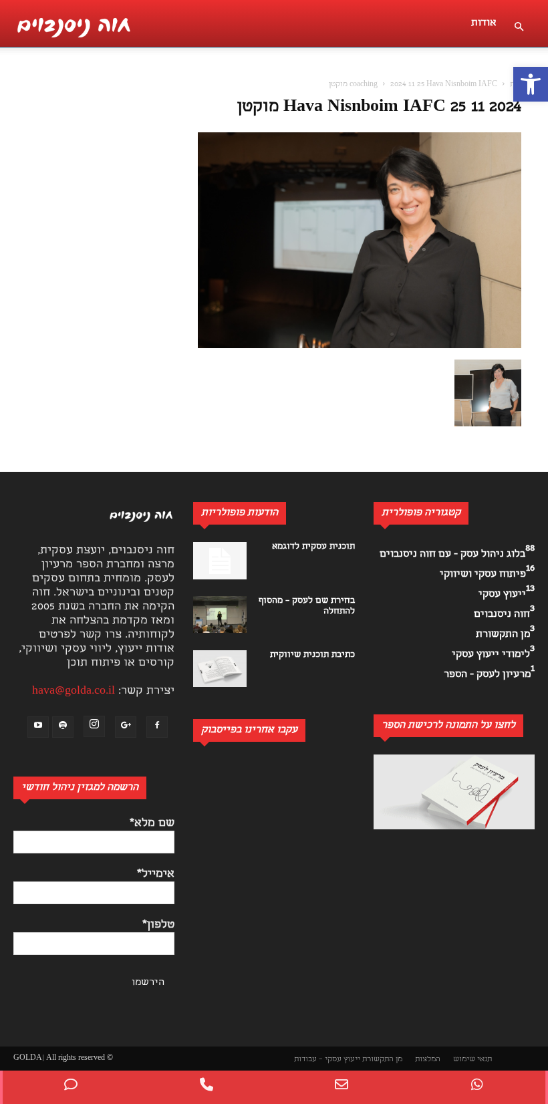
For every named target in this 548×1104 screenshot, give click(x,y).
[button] (530, 84)
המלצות (427, 1059)
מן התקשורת (382, 1059)
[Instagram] (94, 726)
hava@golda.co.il (73, 691)
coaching (364, 85)
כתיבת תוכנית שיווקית (312, 655)
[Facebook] (157, 727)
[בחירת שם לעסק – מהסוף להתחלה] (220, 614)
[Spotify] (63, 727)
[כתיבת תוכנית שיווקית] (220, 668)
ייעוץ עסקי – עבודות (327, 1059)
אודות (484, 23)
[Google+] (125, 727)
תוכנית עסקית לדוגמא (313, 547)
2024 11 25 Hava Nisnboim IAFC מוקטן (379, 108)
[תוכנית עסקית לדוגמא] (220, 560)
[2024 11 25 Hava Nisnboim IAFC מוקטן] (359, 345)
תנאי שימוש (472, 1059)
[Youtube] (38, 727)
